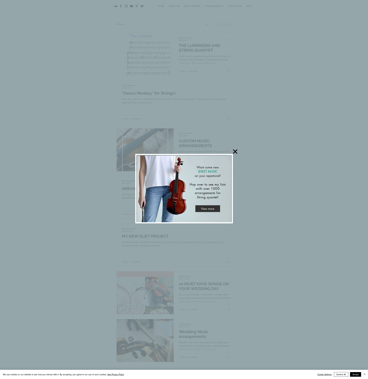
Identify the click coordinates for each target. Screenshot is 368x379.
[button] (235, 151)
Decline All (341, 374)
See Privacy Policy (115, 374)
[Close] (364, 374)
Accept (355, 374)
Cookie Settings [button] (324, 374)
